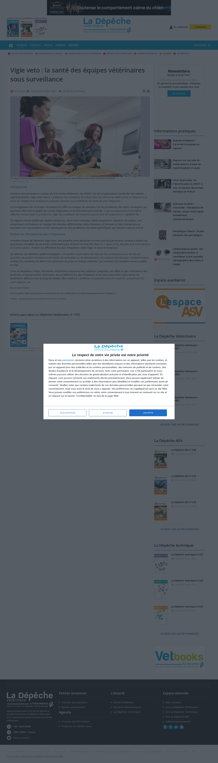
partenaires (68, 360)
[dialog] (109, 381)
